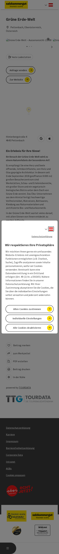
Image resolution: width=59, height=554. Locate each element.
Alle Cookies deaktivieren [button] (27, 327)
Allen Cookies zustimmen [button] (27, 309)
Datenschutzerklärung (42, 236)
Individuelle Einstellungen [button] (27, 318)
